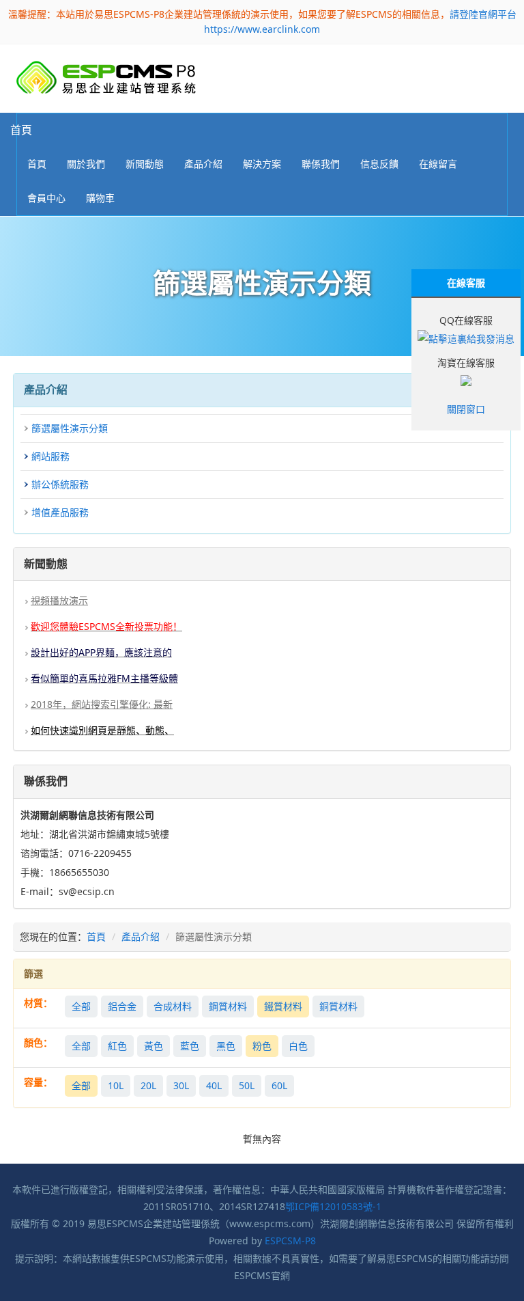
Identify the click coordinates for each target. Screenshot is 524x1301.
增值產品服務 (60, 512)
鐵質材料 (283, 1006)
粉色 (262, 1045)
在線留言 (438, 163)
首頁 (21, 129)
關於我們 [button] (86, 163)
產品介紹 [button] (203, 163)
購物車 (100, 197)
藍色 (189, 1045)
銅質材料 (338, 1006)
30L (181, 1085)
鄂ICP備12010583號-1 (333, 1206)
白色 (298, 1045)
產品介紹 (140, 936)
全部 (81, 1006)
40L (214, 1085)
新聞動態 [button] (145, 163)
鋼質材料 (228, 1006)
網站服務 (50, 456)
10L (115, 1085)
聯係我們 (321, 163)
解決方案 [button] (262, 163)
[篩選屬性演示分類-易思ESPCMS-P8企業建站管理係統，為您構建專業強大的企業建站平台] (106, 77)
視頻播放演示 (59, 600)
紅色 (117, 1045)
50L (246, 1085)
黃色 (153, 1045)
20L (148, 1085)
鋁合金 (122, 1006)
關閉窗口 (466, 408)
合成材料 (173, 1006)
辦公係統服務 (60, 484)
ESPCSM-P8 (290, 1240)
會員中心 (46, 197)
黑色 (225, 1045)
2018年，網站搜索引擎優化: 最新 (102, 704)
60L (279, 1085)
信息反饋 (379, 163)
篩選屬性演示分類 (69, 428)
